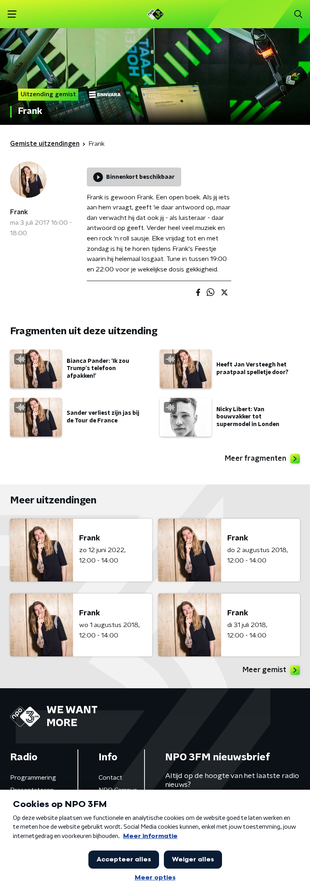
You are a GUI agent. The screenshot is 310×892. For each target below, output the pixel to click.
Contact (110, 777)
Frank (19, 212)
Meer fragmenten (255, 458)
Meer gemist (264, 670)
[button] (12, 14)
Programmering (33, 777)
